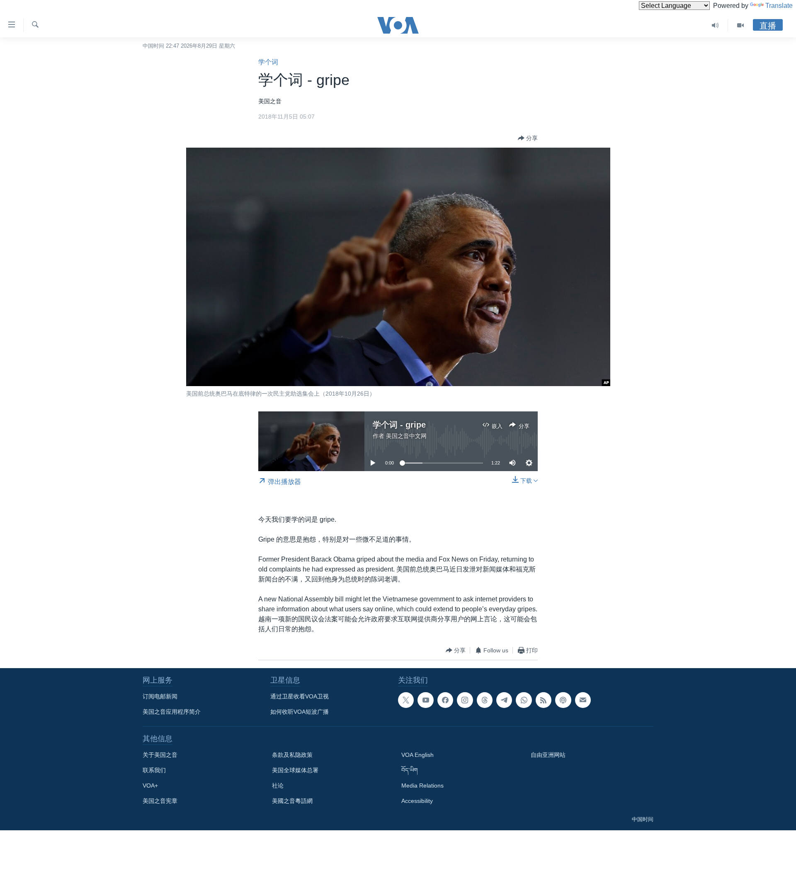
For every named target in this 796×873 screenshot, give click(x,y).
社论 (278, 785)
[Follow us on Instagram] (465, 700)
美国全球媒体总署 (295, 770)
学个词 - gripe (399, 424)
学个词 (268, 62)
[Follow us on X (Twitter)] (406, 700)
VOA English (417, 754)
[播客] (563, 700)
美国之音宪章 (160, 801)
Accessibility (417, 801)
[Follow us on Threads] (485, 700)
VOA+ (150, 785)
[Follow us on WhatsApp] (523, 700)
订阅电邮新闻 (160, 696)
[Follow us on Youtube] (425, 700)
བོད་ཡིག (409, 770)
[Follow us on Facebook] (445, 700)
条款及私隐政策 (292, 754)
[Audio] (715, 25)
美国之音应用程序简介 (172, 711)
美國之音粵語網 (292, 801)
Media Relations (422, 785)
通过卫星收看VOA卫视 (299, 696)
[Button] (528, 138)
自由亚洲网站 (548, 754)
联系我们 (154, 770)
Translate (779, 5)
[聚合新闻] (543, 700)
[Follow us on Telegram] (504, 700)
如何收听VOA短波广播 (299, 711)
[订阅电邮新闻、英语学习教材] (583, 700)
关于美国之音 (160, 754)
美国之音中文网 (406, 436)
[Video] (740, 25)
